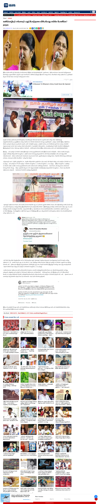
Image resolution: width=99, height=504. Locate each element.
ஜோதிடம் (57, 12)
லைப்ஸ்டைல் (44, 12)
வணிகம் (70, 12)
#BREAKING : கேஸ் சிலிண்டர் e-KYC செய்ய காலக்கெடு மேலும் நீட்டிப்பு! (28, 313)
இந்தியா (24, 12)
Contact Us (37, 499)
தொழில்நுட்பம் (63, 12)
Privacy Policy (67, 499)
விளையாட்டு (77, 12)
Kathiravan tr (8, 28)
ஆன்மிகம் (50, 12)
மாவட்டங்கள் (18, 12)
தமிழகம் (6, 12)
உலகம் (29, 12)
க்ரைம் (38, 12)
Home (4, 18)
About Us (52, 499)
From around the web (11, 317)
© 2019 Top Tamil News (49, 502)
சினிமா (33, 12)
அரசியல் (11, 12)
